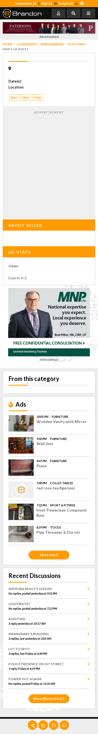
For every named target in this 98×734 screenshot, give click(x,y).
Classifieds (27, 44)
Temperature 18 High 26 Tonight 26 (44, 3)
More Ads (48, 555)
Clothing (76, 44)
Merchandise (52, 44)
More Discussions (48, 699)
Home (8, 44)
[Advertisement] (49, 164)
